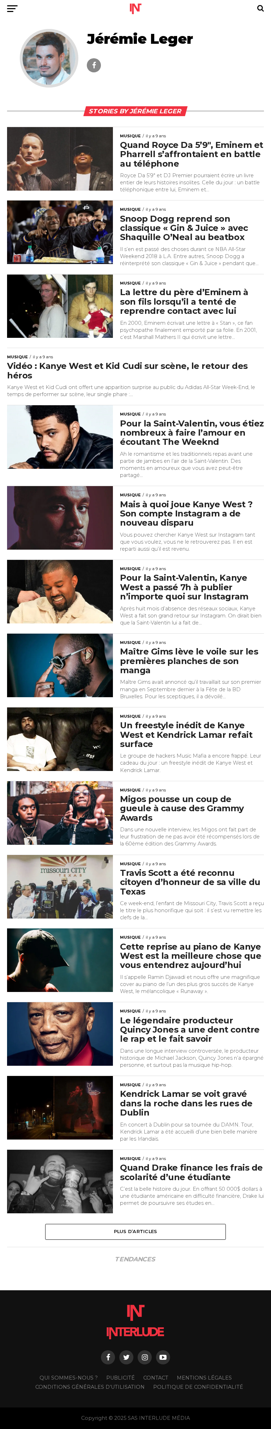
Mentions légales (204, 1378)
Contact (155, 1378)
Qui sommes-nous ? (69, 1378)
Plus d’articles (135, 1231)
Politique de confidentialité (198, 1387)
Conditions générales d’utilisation (90, 1387)
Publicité (120, 1378)
